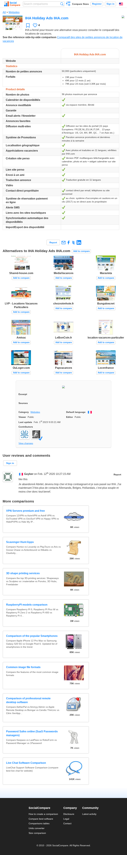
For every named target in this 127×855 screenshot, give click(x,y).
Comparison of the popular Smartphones (32, 636)
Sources (23, 403)
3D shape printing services (23, 573)
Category (24, 412)
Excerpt (23, 394)
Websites (14, 12)
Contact (67, 823)
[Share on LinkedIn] (79, 242)
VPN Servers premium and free (25, 510)
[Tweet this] (73, 242)
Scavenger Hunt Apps (20, 542)
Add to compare (81, 251)
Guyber (28, 474)
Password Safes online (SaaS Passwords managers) (32, 733)
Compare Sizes (80, 4)
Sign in (110, 4)
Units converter (36, 828)
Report (53, 242)
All (4, 12)
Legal (66, 818)
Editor (69, 417)
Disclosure (68, 814)
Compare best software (41, 818)
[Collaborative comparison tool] (12, 4)
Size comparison (37, 833)
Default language (75, 412)
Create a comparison (68, 4)
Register (97, 4)
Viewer (22, 417)
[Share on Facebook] (68, 242)
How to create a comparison (43, 814)
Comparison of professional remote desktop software (28, 700)
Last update (25, 422)
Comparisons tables (39, 823)
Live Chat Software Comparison (26, 762)
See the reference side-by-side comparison (29, 37)
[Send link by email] (63, 242)
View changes (26, 443)
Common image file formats (23, 667)
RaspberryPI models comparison (26, 604)
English (121, 4)
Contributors (26, 426)
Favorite (28, 25)
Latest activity (89, 814)
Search (62, 3)
